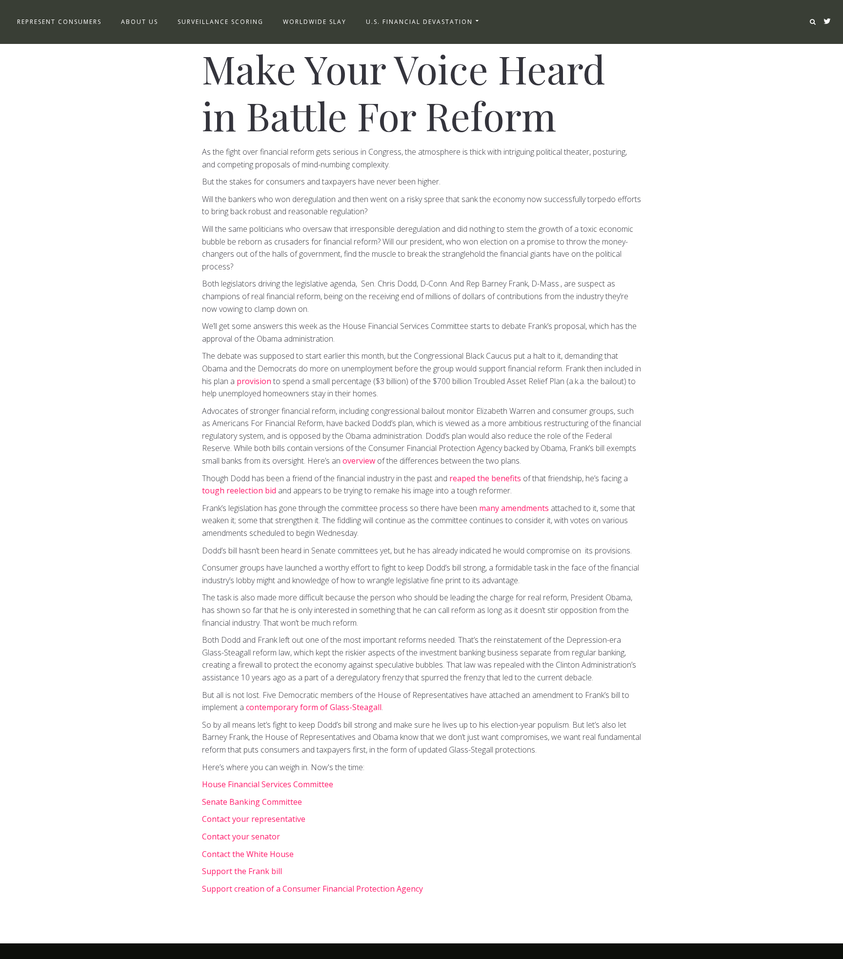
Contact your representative (253, 819)
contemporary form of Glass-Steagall (313, 707)
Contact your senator (241, 836)
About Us (139, 22)
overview (358, 460)
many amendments (514, 508)
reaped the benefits (485, 478)
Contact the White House (248, 854)
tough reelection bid (239, 490)
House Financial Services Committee (267, 784)
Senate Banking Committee (252, 801)
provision (254, 381)
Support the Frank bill (242, 871)
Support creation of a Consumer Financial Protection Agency (312, 888)
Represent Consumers (59, 22)
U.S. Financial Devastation (419, 22)
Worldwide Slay (314, 22)
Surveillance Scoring (220, 22)
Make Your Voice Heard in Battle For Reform (403, 91)
